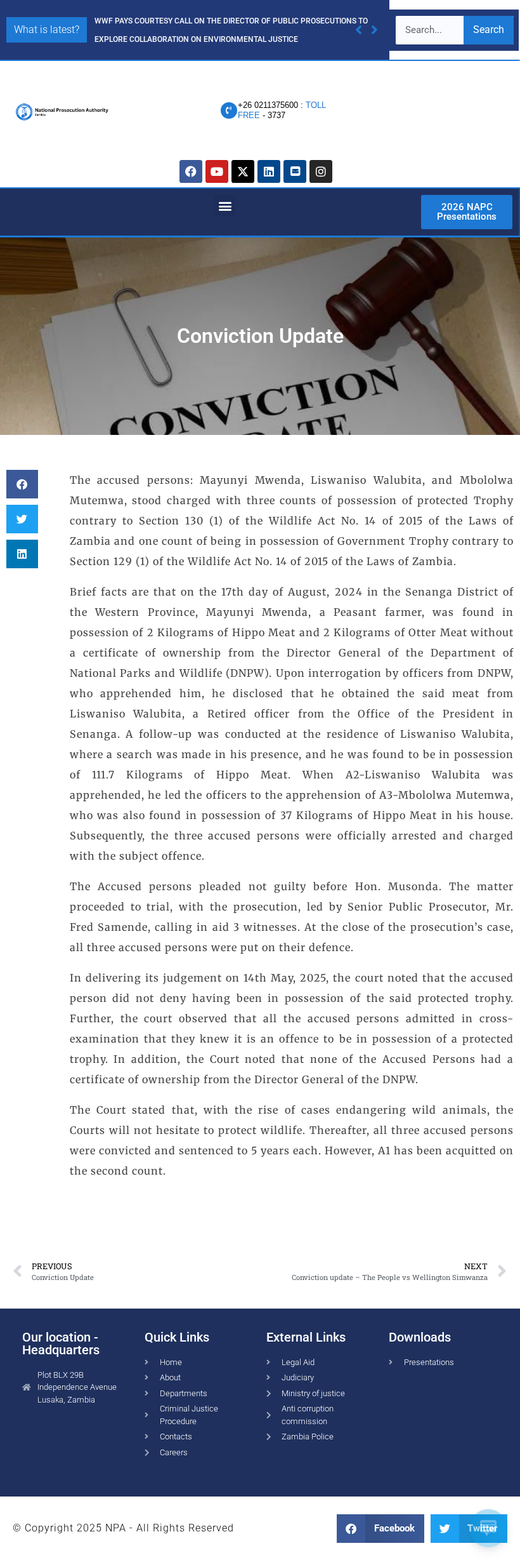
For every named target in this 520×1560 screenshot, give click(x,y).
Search (488, 29)
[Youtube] (216, 171)
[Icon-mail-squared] (294, 171)
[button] (374, 30)
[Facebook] (190, 171)
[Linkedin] (268, 171)
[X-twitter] (242, 171)
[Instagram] (320, 171)
